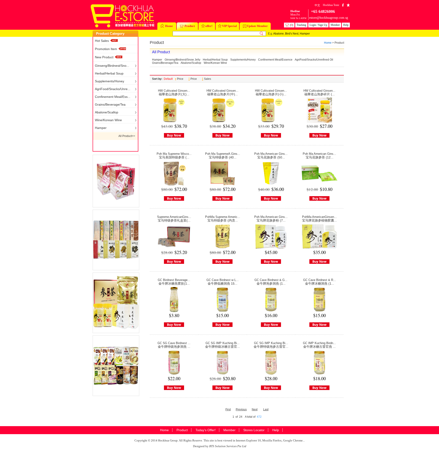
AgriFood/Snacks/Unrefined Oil (314, 59)
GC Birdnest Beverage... (174, 280)
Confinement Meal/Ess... (112, 97)
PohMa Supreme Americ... (222, 217)
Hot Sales (102, 41)
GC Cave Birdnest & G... (270, 280)
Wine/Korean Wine (108, 120)
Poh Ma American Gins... (271, 153)
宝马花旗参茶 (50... (271, 157)
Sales (207, 78)
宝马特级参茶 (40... (222, 157)
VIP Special (229, 26)
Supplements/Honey (109, 81)
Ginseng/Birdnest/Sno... (112, 65)
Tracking (301, 25)
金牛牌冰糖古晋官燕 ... (319, 346)
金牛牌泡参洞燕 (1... (271, 283)
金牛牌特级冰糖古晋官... (222, 346)
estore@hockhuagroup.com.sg (328, 17)
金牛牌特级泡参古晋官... (271, 346)
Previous (241, 409)
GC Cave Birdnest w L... (222, 280)
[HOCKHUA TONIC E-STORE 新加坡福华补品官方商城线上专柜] (122, 15)
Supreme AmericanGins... (174, 217)
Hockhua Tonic (331, 5)
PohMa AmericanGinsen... (319, 217)
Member (335, 25)
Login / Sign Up (318, 25)
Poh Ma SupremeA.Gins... (222, 153)
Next (254, 409)
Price (180, 78)
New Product (104, 57)
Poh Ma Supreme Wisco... (174, 153)
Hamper (305, 33)
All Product (161, 52)
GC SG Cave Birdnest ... (174, 343)
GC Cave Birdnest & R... (319, 280)
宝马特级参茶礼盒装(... (174, 220)
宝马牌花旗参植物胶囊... (319, 220)
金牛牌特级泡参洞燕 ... (174, 346)
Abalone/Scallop (106, 112)
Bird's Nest (291, 33)
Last (265, 409)
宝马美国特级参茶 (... (174, 157)
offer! (208, 26)
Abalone (278, 33)
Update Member (257, 26)
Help (345, 25)
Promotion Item (106, 49)
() (291, 25)
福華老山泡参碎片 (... (319, 94)
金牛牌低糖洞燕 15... (222, 283)
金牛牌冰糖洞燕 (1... (319, 283)
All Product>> (126, 136)
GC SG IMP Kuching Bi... (223, 343)
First (228, 409)
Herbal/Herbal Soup (109, 73)
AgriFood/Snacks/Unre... (112, 89)
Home (169, 26)
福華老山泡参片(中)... (222, 94)
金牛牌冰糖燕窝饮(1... (174, 283)
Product (190, 26)
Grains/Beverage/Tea (110, 104)
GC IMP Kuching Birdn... (319, 343)
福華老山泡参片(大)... (174, 94)
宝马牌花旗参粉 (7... (271, 220)
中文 (317, 5)
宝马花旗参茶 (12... (319, 157)
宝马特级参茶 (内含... (222, 220)
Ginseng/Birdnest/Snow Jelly (182, 59)
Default (168, 78)
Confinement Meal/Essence (275, 59)
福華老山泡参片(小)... (271, 94)
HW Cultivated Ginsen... (174, 90)
